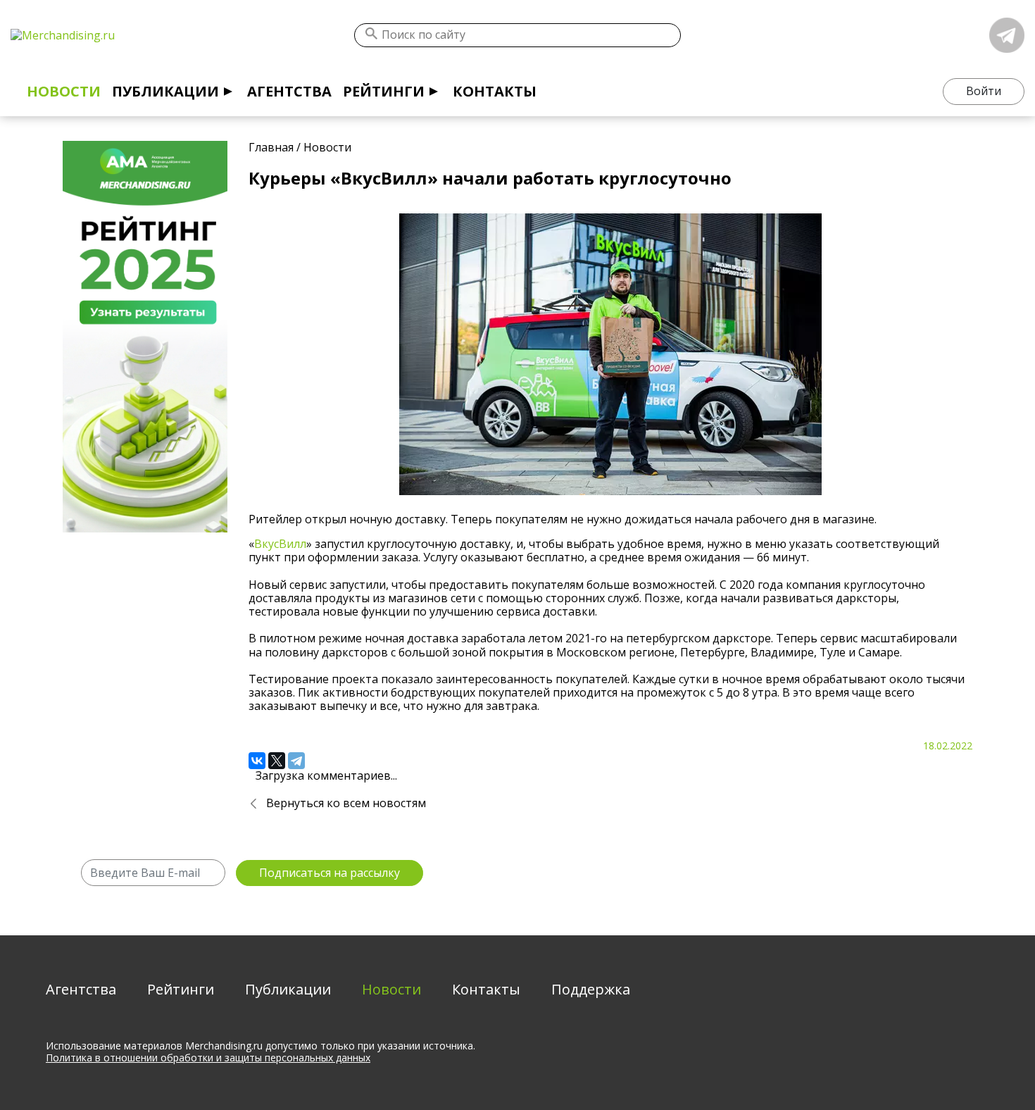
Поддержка (590, 989)
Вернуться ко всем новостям (346, 803)
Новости (64, 91)
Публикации (165, 91)
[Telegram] (296, 760)
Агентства (289, 91)
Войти (983, 91)
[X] (276, 760)
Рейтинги (384, 91)
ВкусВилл (280, 543)
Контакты (495, 91)
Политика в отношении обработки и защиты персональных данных (208, 1057)
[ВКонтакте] (257, 760)
